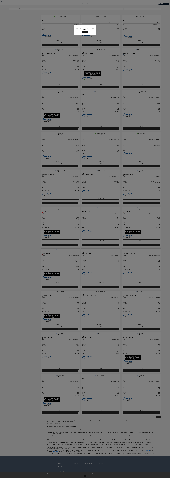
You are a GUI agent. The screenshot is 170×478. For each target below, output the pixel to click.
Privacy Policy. (120, 473)
